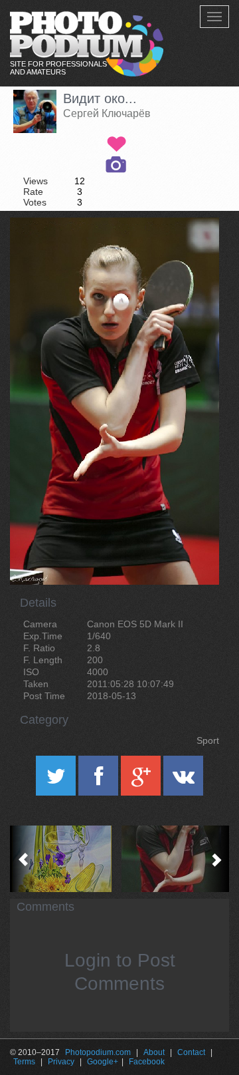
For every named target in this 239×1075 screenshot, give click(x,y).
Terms (24, 1061)
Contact (191, 1052)
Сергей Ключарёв (107, 113)
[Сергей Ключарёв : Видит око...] (174, 859)
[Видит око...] (192, 251)
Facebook (147, 1061)
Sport (208, 740)
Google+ (102, 1061)
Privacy (61, 1061)
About (154, 1052)
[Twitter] (57, 780)
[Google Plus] (142, 780)
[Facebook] (99, 780)
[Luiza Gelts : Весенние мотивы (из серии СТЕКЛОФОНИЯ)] (65, 859)
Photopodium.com (98, 1052)
